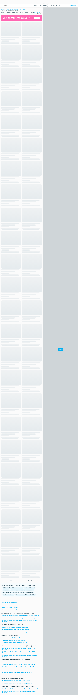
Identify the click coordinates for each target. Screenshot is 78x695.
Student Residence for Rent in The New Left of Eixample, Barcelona (17, 683)
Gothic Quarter (6, 590)
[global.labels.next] (33, 580)
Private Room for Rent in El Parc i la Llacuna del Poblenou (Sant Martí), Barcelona (20, 688)
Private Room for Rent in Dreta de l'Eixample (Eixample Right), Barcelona (19, 664)
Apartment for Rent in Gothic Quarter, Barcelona (13, 637)
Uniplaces (3, 9)
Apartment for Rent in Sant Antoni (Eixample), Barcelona (15, 627)
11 (31, 580)
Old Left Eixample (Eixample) (26, 592)
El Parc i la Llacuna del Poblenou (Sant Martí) (25, 594)
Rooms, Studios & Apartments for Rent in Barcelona (16, 9)
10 (28, 580)
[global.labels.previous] (9, 580)
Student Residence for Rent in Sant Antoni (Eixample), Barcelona (17, 632)
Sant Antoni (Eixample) (30, 587)
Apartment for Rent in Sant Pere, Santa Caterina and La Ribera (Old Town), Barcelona (19, 649)
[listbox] (38, 12)
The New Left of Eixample (8, 594)
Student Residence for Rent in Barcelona (11, 609)
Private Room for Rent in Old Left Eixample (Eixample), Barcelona (17, 672)
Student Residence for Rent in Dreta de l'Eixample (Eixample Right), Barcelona (20, 666)
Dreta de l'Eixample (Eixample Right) (11, 592)
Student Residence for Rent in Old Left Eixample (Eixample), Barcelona (18, 674)
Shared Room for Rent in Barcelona (10, 607)
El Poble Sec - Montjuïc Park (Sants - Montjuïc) (13, 587)
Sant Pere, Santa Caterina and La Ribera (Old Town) (22, 590)
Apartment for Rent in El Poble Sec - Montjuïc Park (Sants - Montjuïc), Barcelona (20, 615)
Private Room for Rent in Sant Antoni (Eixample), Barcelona (15, 629)
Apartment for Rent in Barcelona (9, 602)
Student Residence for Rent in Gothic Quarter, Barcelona (15, 642)
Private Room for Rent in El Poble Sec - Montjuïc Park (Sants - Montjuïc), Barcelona (21, 618)
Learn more (36, 17)
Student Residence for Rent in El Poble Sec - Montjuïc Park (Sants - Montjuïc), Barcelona (20, 621)
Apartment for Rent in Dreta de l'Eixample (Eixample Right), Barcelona (18, 661)
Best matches (37, 12)
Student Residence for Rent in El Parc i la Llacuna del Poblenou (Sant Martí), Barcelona (19, 692)
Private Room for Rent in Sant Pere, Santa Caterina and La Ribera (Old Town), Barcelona (19, 652)
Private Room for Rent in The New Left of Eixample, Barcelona (16, 680)
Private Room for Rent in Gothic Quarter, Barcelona (13, 640)
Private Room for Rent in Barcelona (10, 605)
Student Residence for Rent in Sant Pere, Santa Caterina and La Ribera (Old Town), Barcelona (21, 656)
